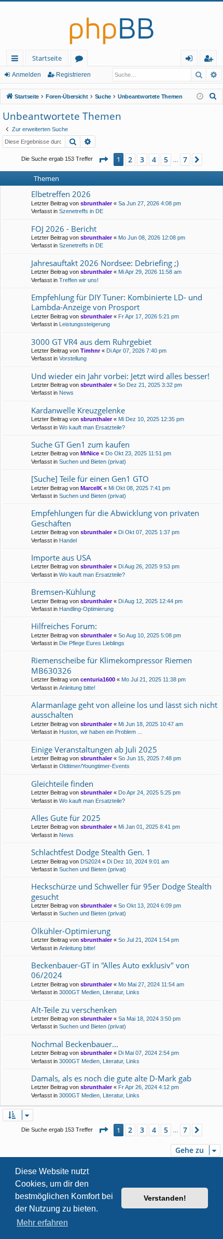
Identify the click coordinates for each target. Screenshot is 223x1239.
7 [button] (185, 159)
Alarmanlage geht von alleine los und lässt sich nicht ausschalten (124, 710)
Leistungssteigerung (84, 324)
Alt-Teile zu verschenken (74, 1010)
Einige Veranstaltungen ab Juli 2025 (94, 749)
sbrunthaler (96, 203)
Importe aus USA (61, 557)
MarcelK (91, 488)
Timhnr (90, 350)
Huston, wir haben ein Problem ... (100, 732)
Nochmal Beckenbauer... (74, 1044)
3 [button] (142, 159)
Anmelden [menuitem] (191, 59)
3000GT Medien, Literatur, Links (99, 992)
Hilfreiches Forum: (64, 626)
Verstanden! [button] (165, 1198)
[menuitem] (213, 96)
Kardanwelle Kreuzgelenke (78, 410)
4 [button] (154, 159)
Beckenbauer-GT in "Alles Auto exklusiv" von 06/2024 (110, 970)
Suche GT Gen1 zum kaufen (80, 444)
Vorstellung (73, 358)
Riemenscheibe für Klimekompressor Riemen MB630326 (111, 665)
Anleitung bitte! (77, 688)
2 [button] (130, 159)
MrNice (89, 453)
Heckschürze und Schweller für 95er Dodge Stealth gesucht (121, 891)
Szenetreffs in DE (81, 211)
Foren (81, 59)
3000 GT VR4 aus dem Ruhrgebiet (91, 342)
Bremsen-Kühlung (63, 592)
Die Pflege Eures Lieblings (91, 643)
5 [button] (166, 159)
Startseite (47, 58)
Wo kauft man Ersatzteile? (92, 427)
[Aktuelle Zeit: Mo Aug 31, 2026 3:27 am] (200, 97)
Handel (68, 540)
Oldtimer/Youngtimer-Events (94, 766)
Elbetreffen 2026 (61, 194)
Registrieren (73, 74)
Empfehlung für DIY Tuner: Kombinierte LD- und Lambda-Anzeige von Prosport (116, 302)
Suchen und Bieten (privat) (92, 461)
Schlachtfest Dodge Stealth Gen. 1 (91, 852)
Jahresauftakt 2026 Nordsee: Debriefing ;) (104, 263)
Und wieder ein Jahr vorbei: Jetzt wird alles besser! (120, 376)
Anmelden (26, 74)
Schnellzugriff (17, 59)
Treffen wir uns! (79, 280)
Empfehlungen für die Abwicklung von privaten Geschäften (115, 518)
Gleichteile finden (62, 783)
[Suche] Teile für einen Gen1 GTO (90, 479)
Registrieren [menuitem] (210, 59)
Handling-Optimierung (86, 609)
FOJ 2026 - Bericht (63, 229)
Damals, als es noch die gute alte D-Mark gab (111, 1078)
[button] (103, 160)
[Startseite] (111, 26)
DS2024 (90, 861)
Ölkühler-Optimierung (70, 931)
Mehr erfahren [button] (42, 1222)
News (66, 392)
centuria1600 (97, 679)
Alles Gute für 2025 (66, 818)
